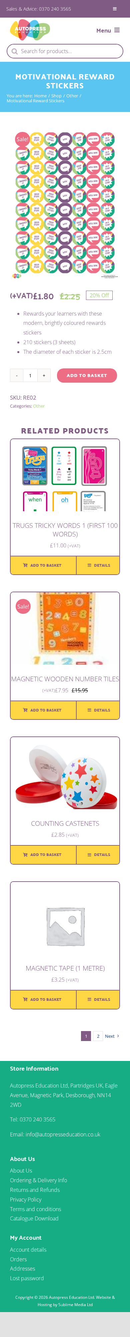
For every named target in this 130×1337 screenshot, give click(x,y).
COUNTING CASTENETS (65, 823)
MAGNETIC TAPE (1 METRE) (65, 968)
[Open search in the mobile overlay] (65, 51)
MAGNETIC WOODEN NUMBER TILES (65, 678)
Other (39, 406)
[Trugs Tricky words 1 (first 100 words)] (65, 443)
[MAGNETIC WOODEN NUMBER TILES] (65, 597)
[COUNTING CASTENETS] (65, 741)
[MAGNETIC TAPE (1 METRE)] (65, 886)
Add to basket (87, 375)
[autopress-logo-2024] (30, 22)
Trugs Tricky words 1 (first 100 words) (65, 529)
